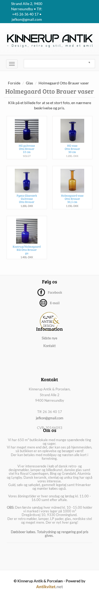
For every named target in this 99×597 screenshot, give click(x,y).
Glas (29, 83)
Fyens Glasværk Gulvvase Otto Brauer (27, 198)
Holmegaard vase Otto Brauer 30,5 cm (72, 198)
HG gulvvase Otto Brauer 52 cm (27, 149)
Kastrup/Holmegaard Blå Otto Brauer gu (27, 249)
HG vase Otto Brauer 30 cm (72, 149)
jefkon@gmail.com (49, 418)
